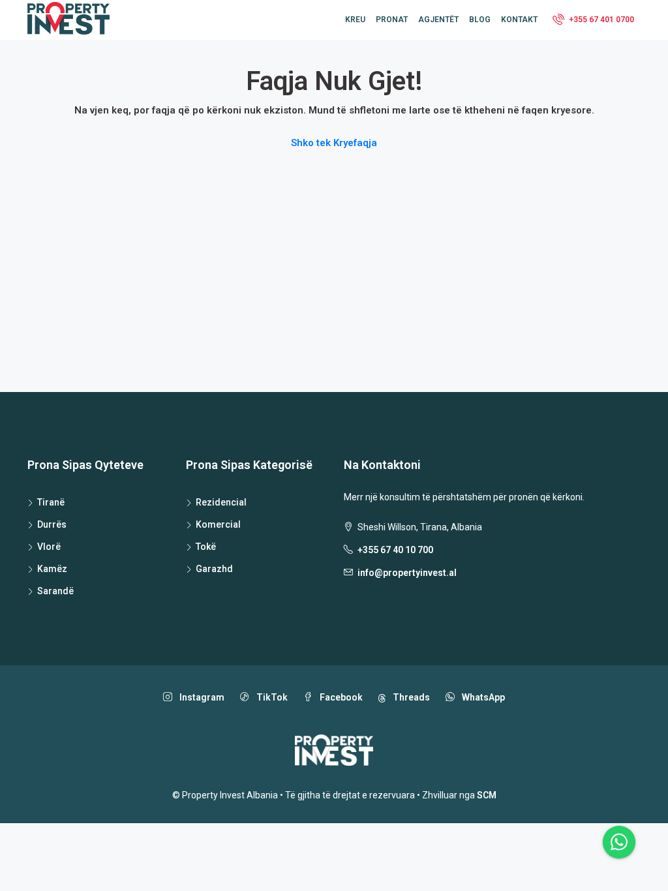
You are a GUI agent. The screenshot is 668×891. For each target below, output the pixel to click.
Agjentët (438, 19)
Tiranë (51, 502)
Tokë (206, 546)
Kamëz (52, 569)
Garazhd (214, 569)
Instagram (200, 697)
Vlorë (49, 546)
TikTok (271, 697)
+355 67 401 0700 (600, 19)
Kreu (355, 19)
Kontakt (519, 19)
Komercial (218, 524)
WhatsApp (482, 697)
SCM (486, 795)
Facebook (340, 697)
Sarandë (55, 591)
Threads (410, 697)
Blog (480, 19)
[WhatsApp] (619, 842)
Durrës (52, 524)
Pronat (392, 19)
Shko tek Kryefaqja (334, 143)
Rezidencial (221, 502)
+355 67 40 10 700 (395, 550)
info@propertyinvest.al (407, 572)
